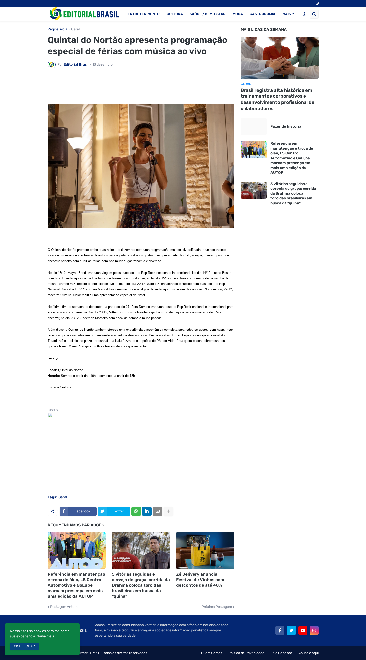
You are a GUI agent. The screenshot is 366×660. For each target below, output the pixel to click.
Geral (75, 29)
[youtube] (302, 630)
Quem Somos (211, 653)
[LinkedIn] (147, 511)
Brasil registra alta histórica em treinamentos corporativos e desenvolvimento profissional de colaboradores (277, 99)
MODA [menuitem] (238, 14)
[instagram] (317, 3)
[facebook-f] (279, 630)
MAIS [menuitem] (286, 14)
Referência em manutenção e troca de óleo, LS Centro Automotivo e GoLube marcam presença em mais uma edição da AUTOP (76, 585)
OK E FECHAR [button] (24, 646)
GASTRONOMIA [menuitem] (262, 14)
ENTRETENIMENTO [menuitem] (144, 14)
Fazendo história (285, 126)
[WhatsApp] (136, 511)
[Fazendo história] (254, 126)
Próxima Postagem (217, 607)
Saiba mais (45, 636)
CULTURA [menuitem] (175, 14)
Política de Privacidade (246, 653)
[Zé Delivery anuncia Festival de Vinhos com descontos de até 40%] (205, 550)
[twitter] (291, 630)
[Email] (157, 511)
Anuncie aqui (308, 653)
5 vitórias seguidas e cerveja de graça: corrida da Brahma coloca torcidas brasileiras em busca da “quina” (141, 585)
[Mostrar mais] (168, 511)
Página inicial (58, 29)
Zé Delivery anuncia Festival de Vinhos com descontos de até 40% (200, 580)
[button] (304, 14)
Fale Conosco (281, 653)
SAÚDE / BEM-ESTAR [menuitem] (208, 14)
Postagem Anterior (65, 607)
